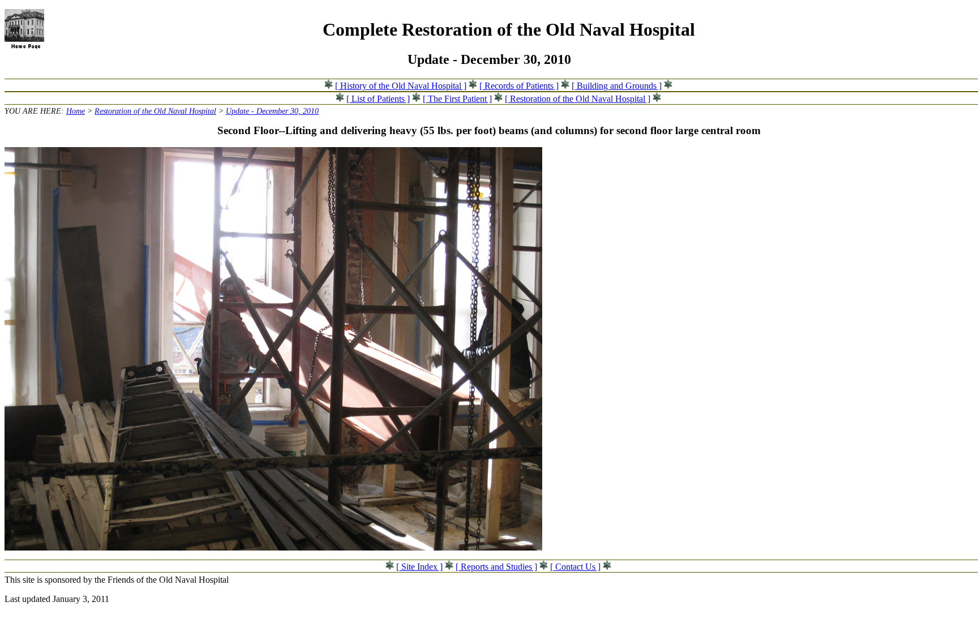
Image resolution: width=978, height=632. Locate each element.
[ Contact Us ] (575, 566)
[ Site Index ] (419, 566)
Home (75, 110)
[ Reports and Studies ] (496, 566)
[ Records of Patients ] (519, 86)
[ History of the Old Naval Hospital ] (400, 86)
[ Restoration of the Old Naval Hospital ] (577, 99)
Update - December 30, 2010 (272, 110)
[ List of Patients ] (378, 99)
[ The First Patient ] (457, 99)
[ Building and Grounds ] (617, 86)
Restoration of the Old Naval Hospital (155, 110)
